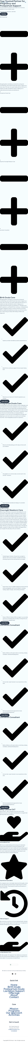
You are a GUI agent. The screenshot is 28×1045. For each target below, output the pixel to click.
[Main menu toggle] (25, 2)
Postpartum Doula (14, 989)
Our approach (14, 1012)
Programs (14, 1010)
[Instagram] (15, 974)
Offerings (14, 993)
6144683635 (14, 1031)
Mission (14, 1008)
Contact (14, 997)
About (14, 995)
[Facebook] (12, 974)
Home (14, 984)
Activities (14, 1014)
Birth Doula (14, 986)
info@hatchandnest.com (14, 1029)
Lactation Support (14, 991)
